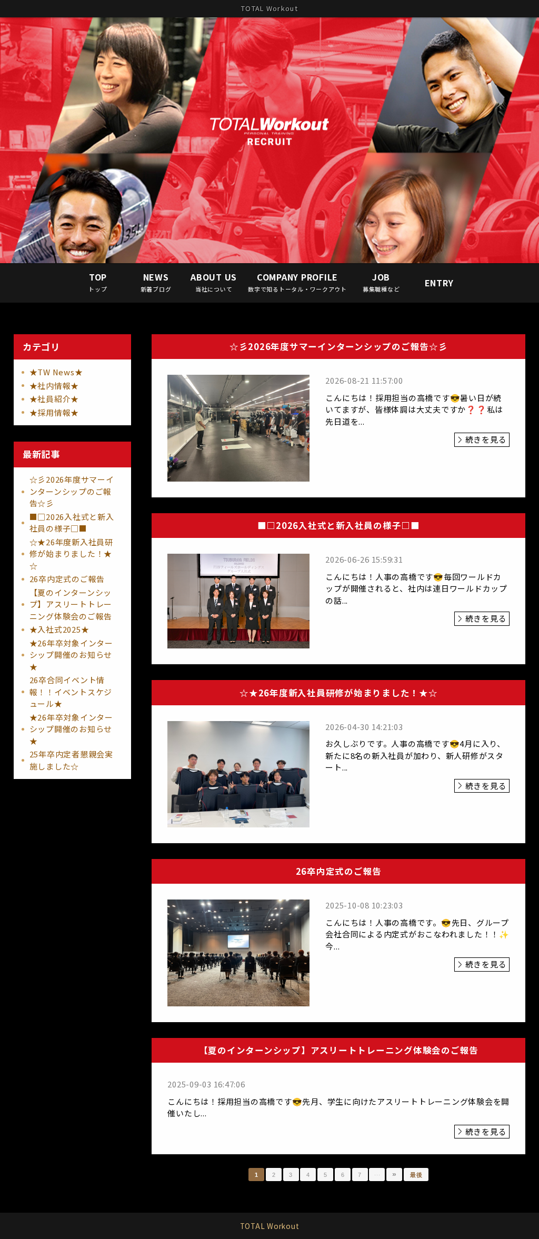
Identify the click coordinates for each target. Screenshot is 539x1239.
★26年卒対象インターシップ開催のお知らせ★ (71, 654)
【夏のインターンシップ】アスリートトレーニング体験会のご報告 (71, 604)
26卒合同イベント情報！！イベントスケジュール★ (71, 691)
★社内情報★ (54, 385)
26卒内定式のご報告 (67, 578)
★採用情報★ (54, 412)
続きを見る (486, 439)
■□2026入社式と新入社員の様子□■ (71, 522)
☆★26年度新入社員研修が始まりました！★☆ (71, 553)
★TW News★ (56, 371)
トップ (97, 282)
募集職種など (381, 282)
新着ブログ (156, 282)
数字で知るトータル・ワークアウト (297, 282)
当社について (214, 282)
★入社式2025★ (59, 629)
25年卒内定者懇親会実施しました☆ (71, 760)
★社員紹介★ (54, 398)
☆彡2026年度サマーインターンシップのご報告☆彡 (71, 491)
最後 (416, 1175)
